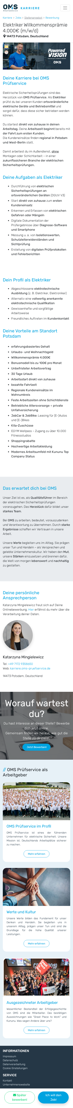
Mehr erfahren (36, 854)
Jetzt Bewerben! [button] (36, 747)
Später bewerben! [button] (19, 1097)
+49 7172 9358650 (20, 664)
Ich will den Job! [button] (53, 1097)
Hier (31, 609)
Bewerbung (52, 17)
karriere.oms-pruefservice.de (30, 668)
